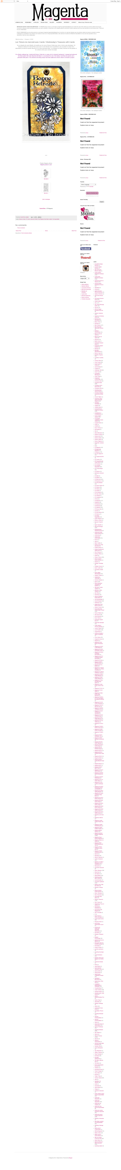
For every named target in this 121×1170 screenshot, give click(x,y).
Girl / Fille (97, 593)
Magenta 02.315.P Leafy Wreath (99, 647)
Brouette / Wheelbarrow (98, 351)
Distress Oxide (22, 219)
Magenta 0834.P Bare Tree (98, 767)
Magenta (97, 640)
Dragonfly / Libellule (99, 442)
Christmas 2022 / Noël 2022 (98, 386)
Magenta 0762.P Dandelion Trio (98, 735)
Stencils (96, 1038)
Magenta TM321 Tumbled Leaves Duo (98, 848)
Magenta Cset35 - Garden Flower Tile (99, 821)
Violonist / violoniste (99, 1090)
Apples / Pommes (99, 293)
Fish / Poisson (98, 552)
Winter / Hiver (98, 1132)
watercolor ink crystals (98, 1104)
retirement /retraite (34, 219)
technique (97, 1055)
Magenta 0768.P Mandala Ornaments (99, 738)
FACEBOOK (59, 22)
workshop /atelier (98, 1146)
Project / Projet (98, 947)
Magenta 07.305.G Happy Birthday (99, 675)
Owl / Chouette (98, 912)
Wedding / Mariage (99, 1125)
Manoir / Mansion (98, 857)
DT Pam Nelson (98, 512)
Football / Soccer (98, 566)
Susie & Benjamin (99, 1047)
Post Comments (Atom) (26, 233)
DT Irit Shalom (98, 492)
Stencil (96, 1034)
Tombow (97, 1067)
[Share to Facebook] (39, 217)
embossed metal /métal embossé (98, 533)
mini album (97, 873)
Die (95, 431)
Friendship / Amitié (99, 569)
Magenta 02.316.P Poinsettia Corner (99, 650)
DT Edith (97, 476)
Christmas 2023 (98, 388)
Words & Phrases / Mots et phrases (99, 1142)
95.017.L (46, 193)
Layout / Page (98, 628)
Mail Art (96, 854)
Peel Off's (97, 932)
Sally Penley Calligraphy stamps (99, 975)
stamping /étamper (99, 1029)
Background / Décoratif (98, 319)
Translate (91, 186)
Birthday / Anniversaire (97, 331)
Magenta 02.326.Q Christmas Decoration (99, 653)
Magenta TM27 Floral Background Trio (99, 844)
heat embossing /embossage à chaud (99, 609)
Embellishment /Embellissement (98, 530)
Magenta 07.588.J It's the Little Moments (99, 694)
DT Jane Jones (98, 494)
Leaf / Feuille (98, 629)
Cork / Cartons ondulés (98, 416)
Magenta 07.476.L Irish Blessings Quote (99, 681)
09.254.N (46, 179)
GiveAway (97, 594)
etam (96, 541)
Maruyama (97, 865)
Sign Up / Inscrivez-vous (92, 193)
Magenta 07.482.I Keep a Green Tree (99, 685)
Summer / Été (98, 1046)
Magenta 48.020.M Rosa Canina (99, 807)
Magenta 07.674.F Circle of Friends (99, 703)
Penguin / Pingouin (99, 934)
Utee (96, 1079)
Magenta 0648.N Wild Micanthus (98, 662)
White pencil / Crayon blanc (98, 1129)
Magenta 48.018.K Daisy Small (99, 801)
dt (95, 445)
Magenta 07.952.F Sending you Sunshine (99, 712)
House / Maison (98, 613)
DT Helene (97, 487)
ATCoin (96, 307)
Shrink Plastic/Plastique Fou (99, 996)
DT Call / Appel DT (99, 453)
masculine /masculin (99, 867)
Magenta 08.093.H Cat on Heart (99, 745)
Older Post (74, 230)
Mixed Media (98, 875)
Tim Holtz (97, 1063)
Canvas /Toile (98, 360)
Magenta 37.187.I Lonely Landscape (99, 783)
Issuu (87, 132)
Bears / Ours (97, 321)
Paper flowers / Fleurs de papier (98, 916)
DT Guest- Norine (99, 485)
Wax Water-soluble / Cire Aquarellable (51, 219)
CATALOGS (36, 22)
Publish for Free (103, 132)
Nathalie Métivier (85, 286)
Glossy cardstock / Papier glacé (99, 597)
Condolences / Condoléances (98, 413)
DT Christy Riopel (99, 468)
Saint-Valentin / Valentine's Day (98, 968)
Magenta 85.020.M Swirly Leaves (99, 810)
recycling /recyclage (99, 952)
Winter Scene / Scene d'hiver (98, 1135)
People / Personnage (97, 938)
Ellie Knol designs (99, 526)
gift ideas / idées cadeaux (98, 591)
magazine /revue (98, 639)
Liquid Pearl (97, 631)
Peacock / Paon (98, 921)
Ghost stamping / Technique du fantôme (98, 584)
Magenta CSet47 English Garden (98, 828)
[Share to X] (37, 217)
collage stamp (98, 407)
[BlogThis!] (36, 217)
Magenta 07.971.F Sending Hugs (99, 715)
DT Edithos (97, 477)
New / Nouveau (98, 894)
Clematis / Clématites (97, 403)
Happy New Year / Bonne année (99, 605)
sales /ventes (98, 970)
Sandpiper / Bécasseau (97, 979)
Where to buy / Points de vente (85, 22)
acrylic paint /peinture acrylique (99, 277)
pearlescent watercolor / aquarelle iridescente (97, 929)
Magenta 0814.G (98, 750)
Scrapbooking (98, 988)
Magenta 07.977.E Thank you (99, 721)
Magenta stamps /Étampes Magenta (99, 834)
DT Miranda (97, 505)
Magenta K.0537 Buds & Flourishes (99, 643)
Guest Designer (98, 601)
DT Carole (28, 219)
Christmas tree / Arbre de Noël (98, 391)
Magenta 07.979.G (99, 723)
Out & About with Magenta (98, 910)
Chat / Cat (97, 371)
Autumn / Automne (99, 313)
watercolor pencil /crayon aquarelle (99, 1115)
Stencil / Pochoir (98, 1035)
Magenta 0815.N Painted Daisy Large (99, 753)
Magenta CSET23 (99, 817)
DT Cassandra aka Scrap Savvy (99, 462)
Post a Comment (21, 227)
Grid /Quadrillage (98, 599)
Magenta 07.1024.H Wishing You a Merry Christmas (99, 669)
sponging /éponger (99, 1013)
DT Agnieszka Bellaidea (98, 450)
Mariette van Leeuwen (84, 292)
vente (96, 1084)
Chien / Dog (97, 376)
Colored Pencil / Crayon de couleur (99, 409)
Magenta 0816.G (98, 756)
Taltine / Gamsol (98, 1052)
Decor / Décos (98, 427)
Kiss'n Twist (97, 618)
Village (96, 1089)
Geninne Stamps (98, 580)
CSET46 (97, 426)
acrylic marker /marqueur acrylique (99, 273)
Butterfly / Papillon (99, 354)
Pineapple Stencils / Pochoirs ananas (99, 943)
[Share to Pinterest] (40, 217)
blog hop (97, 339)
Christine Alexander (85, 299)
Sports (96, 1022)
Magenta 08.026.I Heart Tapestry (99, 742)
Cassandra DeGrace (86, 287)
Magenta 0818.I (98, 758)
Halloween (97, 602)
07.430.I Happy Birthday (98, 267)
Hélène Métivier (85, 284)
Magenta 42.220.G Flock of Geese (99, 798)
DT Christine (97, 464)
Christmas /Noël (98, 382)
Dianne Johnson (85, 297)
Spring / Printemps (99, 1026)
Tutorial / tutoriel (98, 1077)
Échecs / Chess (98, 520)
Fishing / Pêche (98, 553)
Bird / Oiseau (98, 325)
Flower (96, 555)
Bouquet (97, 348)
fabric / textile (98, 543)
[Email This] (34, 217)
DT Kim (96, 499)
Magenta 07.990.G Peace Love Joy (99, 727)
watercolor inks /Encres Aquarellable (99, 1107)
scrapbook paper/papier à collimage (98, 985)
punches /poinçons (99, 949)
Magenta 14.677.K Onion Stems (99, 780)
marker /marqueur (99, 859)
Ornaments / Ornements (97, 907)
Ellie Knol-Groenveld (86, 289)
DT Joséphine (98, 497)
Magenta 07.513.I (99, 688)
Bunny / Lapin (98, 353)
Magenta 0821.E (98, 763)
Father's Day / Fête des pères (99, 545)
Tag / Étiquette (41, 219)
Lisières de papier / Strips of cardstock (99, 634)
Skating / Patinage (99, 1003)
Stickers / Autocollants (97, 1041)
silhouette (97, 1001)
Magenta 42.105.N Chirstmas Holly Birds (99, 794)
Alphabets (97, 287)
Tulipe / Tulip (98, 1076)
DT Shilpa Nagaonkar (97, 516)
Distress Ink (97, 436)
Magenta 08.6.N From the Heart (98, 748)
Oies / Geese (98, 902)
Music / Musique (98, 893)
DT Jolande (97, 495)
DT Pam (96, 510)
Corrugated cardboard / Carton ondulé (99, 420)
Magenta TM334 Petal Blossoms (98, 851)
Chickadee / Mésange (97, 374)
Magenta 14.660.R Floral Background (99, 773)
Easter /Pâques (98, 518)
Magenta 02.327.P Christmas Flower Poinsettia (99, 657)
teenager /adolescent (97, 1058)
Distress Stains (98, 439)
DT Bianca (97, 452)
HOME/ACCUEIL (19, 22)
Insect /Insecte (98, 616)
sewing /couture (98, 991)
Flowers (96, 561)
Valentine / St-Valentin (98, 1082)
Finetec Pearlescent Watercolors (99, 550)
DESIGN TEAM (44, 22)
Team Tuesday (98, 1054)
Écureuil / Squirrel (99, 522)
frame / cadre (98, 568)
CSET (96, 424)
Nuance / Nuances (99, 899)
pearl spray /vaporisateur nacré (99, 924)
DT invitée (97, 490)
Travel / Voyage (98, 1071)
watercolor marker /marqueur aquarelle (99, 1111)
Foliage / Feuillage (99, 563)
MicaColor (97, 872)
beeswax (97, 323)
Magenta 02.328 (98, 660)
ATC (96, 303)
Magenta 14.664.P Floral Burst (99, 777)
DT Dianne (97, 471)
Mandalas (97, 855)
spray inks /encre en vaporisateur (99, 1024)
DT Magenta (97, 447)
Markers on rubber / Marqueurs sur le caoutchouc (99, 863)
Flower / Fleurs (98, 557)
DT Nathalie (97, 507)
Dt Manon (97, 502)
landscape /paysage (99, 622)
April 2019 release (99, 295)
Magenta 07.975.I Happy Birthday (99, 718)
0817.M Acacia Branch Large (98, 270)
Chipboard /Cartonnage (97, 378)
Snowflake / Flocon (99, 1010)
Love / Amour (98, 637)
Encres (96, 539)
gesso (96, 581)
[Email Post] (32, 217)
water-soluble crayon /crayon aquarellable (99, 1094)
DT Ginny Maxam (98, 482)
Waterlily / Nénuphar (99, 1118)
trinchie (96, 1074)
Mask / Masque (98, 870)
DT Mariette (97, 504)
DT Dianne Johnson (99, 473)
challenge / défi (98, 370)
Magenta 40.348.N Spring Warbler (99, 791)
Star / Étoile (97, 1032)
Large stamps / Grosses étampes (99, 626)
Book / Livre (97, 341)
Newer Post (18, 230)
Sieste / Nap (97, 1000)
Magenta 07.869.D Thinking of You (99, 708)
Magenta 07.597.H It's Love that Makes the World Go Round (99, 698)
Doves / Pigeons (98, 441)
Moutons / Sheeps (99, 887)
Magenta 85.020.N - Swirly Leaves (99, 812)
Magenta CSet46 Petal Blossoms (98, 825)
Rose (96, 964)
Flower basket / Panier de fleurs (98, 559)
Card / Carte (97, 362)
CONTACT (74, 22)
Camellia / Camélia (99, 357)
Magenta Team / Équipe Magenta (98, 838)
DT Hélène (97, 488)
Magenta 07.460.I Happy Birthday (99, 678)
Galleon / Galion (98, 575)
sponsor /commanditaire (98, 1017)
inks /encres (97, 614)
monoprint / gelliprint (99, 881)
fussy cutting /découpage (97, 573)
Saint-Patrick (97, 966)
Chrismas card (98, 381)
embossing (97, 535)
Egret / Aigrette (98, 524)
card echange (98, 366)
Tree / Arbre (97, 1072)
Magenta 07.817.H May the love (99, 706)
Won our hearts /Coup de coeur (98, 1138)
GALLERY (52, 22)
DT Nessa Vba (98, 509)
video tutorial (98, 1087)
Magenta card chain (99, 814)
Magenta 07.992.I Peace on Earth (99, 730)
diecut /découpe (98, 432)
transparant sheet (99, 1069)
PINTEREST (66, 22)
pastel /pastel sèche (99, 918)
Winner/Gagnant (98, 1131)
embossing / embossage (97, 537)
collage (96, 405)
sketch (96, 1006)
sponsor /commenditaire (98, 1020)
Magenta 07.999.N (99, 732)
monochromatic (98, 880)
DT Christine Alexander (97, 466)
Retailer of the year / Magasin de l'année (99, 958)
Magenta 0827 (98, 765)
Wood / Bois (97, 1140)
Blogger (70, 1157)
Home (46, 230)
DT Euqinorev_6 (98, 481)
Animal (96, 289)
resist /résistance (98, 954)
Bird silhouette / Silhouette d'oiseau (99, 327)
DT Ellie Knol (98, 479)
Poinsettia (97, 945)
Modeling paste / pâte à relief (98, 878)
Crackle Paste (98, 422)
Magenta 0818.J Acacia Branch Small (99, 760)
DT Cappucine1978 (99, 456)
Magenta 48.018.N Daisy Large (99, 804)
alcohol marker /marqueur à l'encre (99, 284)
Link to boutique (46, 199)
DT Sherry (97, 514)
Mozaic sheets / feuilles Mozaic (98, 891)
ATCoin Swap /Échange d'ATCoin (99, 310)
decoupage (97, 429)
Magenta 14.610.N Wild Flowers (99, 770)
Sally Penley (97, 972)
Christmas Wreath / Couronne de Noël (99, 393)
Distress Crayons (98, 434)
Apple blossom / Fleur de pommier (99, 291)
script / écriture (98, 989)
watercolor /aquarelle (97, 1098)
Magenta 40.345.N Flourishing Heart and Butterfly (99, 788)
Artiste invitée (98, 301)
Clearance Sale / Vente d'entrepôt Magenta (98, 400)
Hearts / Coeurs (98, 607)
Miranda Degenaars (85, 295)
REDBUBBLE (28, 22)
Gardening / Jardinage (97, 578)
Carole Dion (43, 208)
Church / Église (98, 397)
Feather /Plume (98, 547)
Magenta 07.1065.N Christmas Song (99, 672)
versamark (97, 1085)
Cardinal (97, 368)
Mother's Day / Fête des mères (99, 885)
